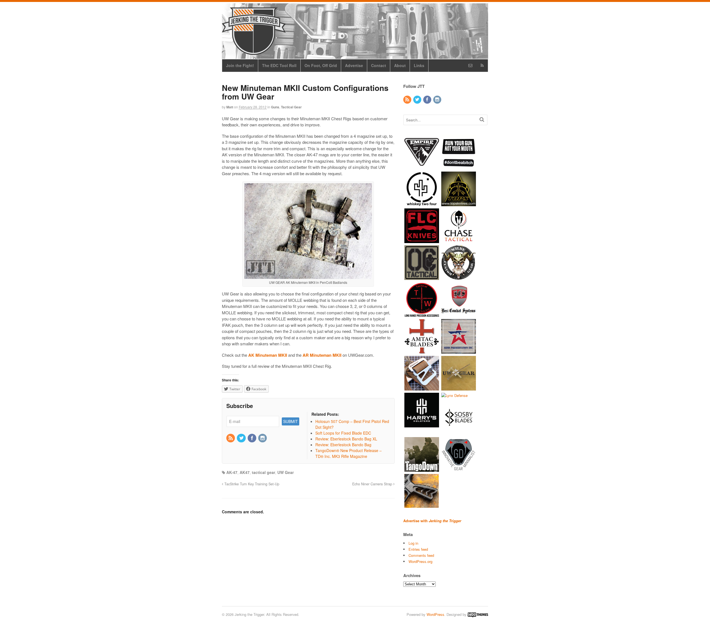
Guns (275, 106)
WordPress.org (420, 561)
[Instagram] (263, 438)
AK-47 (231, 472)
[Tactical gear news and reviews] (254, 52)
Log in (413, 543)
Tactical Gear (291, 106)
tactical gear (263, 472)
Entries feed (418, 549)
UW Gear (285, 472)
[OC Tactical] (421, 277)
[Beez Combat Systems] (458, 314)
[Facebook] (252, 438)
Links (419, 65)
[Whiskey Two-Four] (421, 203)
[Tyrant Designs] (421, 506)
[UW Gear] (458, 387)
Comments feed (421, 555)
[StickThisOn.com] (458, 166)
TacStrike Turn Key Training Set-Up (251, 483)
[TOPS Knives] (458, 203)
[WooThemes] (478, 614)
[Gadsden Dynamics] (458, 469)
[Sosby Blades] (458, 432)
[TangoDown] (421, 469)
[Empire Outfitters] (421, 166)
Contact (378, 65)
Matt (229, 106)
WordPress (435, 614)
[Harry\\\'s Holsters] (421, 424)
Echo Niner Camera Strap (372, 483)
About (400, 65)
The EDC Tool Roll (279, 65)
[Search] (482, 119)
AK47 (245, 472)
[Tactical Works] (421, 314)
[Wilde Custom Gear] (458, 277)
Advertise (354, 65)
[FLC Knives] (421, 240)
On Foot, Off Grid (321, 65)
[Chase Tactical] (458, 240)
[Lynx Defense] (454, 395)
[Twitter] (241, 438)
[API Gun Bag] (458, 350)
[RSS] (231, 438)
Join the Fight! (240, 65)
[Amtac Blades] (421, 350)
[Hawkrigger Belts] (421, 387)
